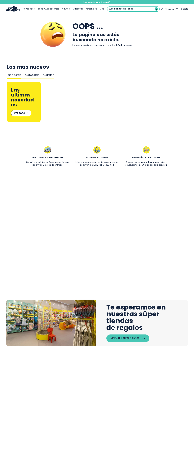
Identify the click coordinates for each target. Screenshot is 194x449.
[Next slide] (181, 101)
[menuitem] (101, 9)
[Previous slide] (13, 101)
